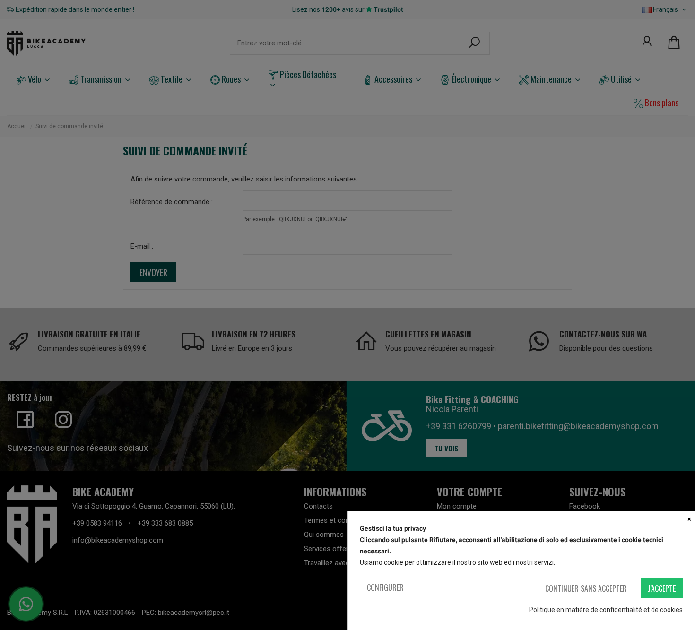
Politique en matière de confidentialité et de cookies (606, 609)
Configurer (385, 587)
